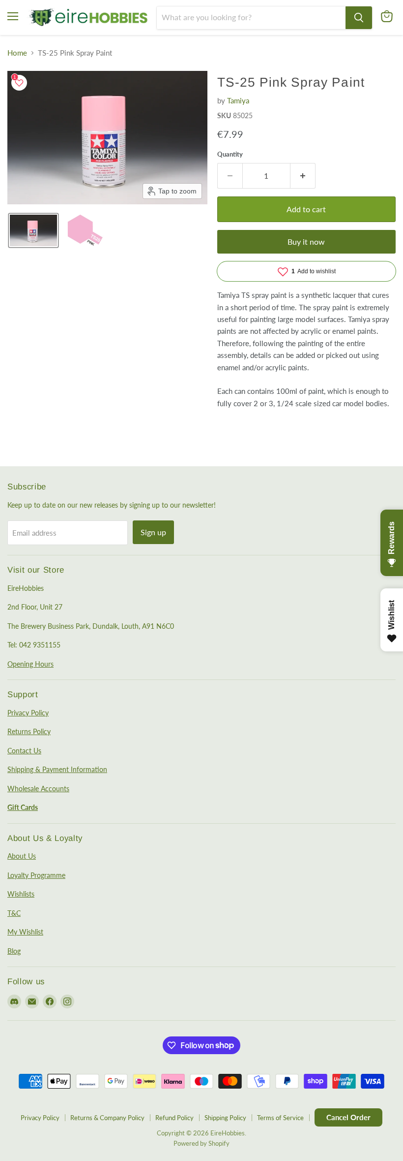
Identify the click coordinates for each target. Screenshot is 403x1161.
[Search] (358, 17)
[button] (33, 230)
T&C (14, 913)
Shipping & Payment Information (57, 769)
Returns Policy (29, 731)
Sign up (153, 532)
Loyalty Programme (36, 875)
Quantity (230, 154)
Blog (14, 951)
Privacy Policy (28, 713)
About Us (21, 856)
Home (17, 53)
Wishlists (20, 894)
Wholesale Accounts (38, 788)
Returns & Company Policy (107, 1118)
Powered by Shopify (201, 1143)
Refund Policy (174, 1118)
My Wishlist (25, 932)
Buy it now (306, 241)
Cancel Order (348, 1117)
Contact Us (24, 750)
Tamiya (238, 100)
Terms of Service (280, 1118)
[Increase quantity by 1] (303, 176)
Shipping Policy (225, 1118)
